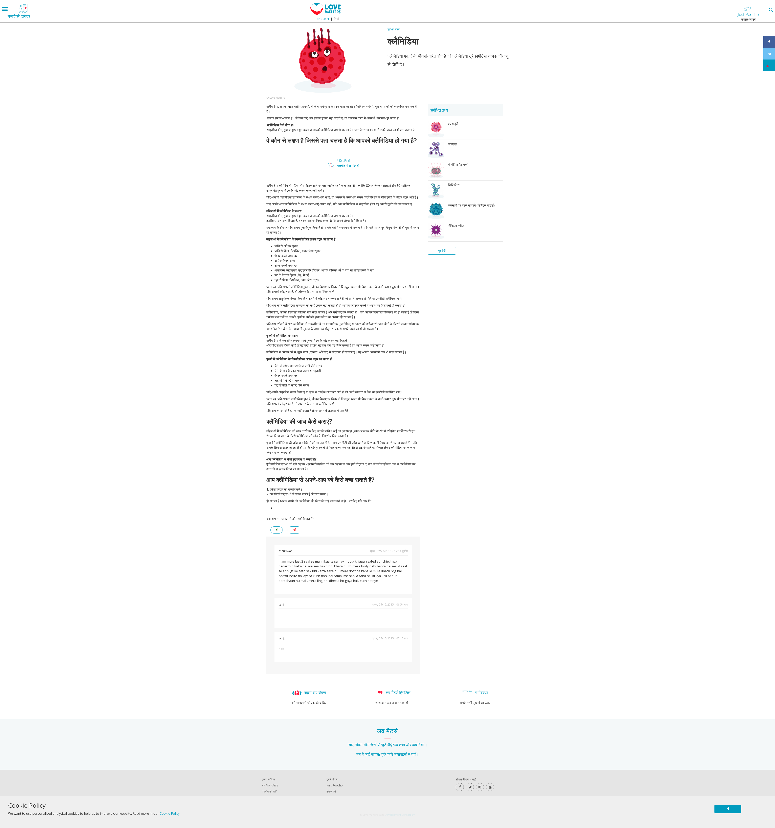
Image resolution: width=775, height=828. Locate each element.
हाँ (728, 808)
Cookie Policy (170, 813)
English (323, 19)
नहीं (294, 529)
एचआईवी (453, 124)
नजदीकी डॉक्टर (270, 785)
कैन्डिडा (452, 144)
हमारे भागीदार (268, 779)
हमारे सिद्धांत (332, 779)
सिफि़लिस (454, 185)
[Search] (770, 10)
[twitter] (470, 787)
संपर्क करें (331, 791)
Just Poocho (335, 785)
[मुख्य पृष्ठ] (325, 14)
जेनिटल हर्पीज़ (456, 225)
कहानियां (418, 744)
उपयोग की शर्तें (269, 791)
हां (277, 529)
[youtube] (490, 787)
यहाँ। (415, 754)
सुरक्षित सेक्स (394, 29)
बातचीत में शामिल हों (348, 166)
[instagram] (480, 787)
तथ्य (402, 744)
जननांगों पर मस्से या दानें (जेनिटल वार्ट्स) (471, 205)
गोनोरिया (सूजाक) (458, 164)
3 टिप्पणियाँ (343, 161)
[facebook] (460, 787)
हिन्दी (336, 19)
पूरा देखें (441, 251)
